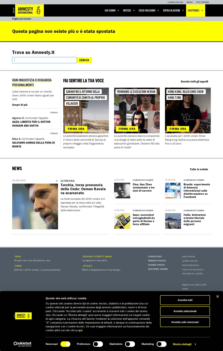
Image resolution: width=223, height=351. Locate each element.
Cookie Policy (156, 264)
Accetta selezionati (185, 311)
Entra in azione (171, 11)
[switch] (98, 344)
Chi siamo (110, 11)
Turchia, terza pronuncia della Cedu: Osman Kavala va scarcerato (83, 189)
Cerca (84, 60)
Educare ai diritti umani (97, 256)
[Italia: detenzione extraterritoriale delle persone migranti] (173, 221)
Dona (17, 256)
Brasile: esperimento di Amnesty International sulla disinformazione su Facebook (197, 190)
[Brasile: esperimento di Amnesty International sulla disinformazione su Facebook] (173, 191)
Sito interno (202, 2)
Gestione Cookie (158, 269)
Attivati (87, 265)
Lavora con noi (175, 2)
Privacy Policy (157, 260)
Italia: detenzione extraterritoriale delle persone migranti (195, 219)
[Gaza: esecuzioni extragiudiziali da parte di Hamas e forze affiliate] (122, 221)
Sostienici (193, 11)
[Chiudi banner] (217, 296)
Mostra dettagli (182, 344)
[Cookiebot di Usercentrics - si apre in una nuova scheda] (22, 344)
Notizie (127, 11)
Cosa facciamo (147, 11)
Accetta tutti (185, 299)
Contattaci (155, 256)
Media (190, 2)
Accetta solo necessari (185, 322)
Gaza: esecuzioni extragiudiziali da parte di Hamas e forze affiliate (144, 219)
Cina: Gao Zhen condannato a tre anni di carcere (144, 187)
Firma (18, 265)
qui (80, 330)
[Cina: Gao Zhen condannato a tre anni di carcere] (122, 191)
